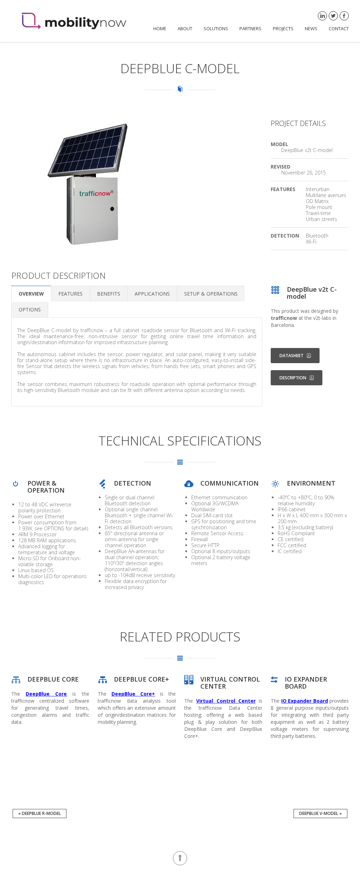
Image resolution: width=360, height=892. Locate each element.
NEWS (311, 29)
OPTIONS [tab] (30, 309)
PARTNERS (250, 29)
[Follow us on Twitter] (333, 15)
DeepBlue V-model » (320, 813)
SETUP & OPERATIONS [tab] (211, 293)
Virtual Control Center (225, 700)
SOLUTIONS (216, 29)
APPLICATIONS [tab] (152, 293)
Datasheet (291, 356)
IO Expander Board (304, 700)
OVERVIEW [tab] (31, 293)
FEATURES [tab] (70, 293)
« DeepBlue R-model (39, 813)
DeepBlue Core (46, 693)
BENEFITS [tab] (108, 293)
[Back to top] (180, 858)
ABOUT (185, 29)
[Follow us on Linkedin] (322, 15)
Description (292, 378)
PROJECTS (283, 29)
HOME (159, 29)
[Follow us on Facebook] (344, 15)
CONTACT (339, 29)
